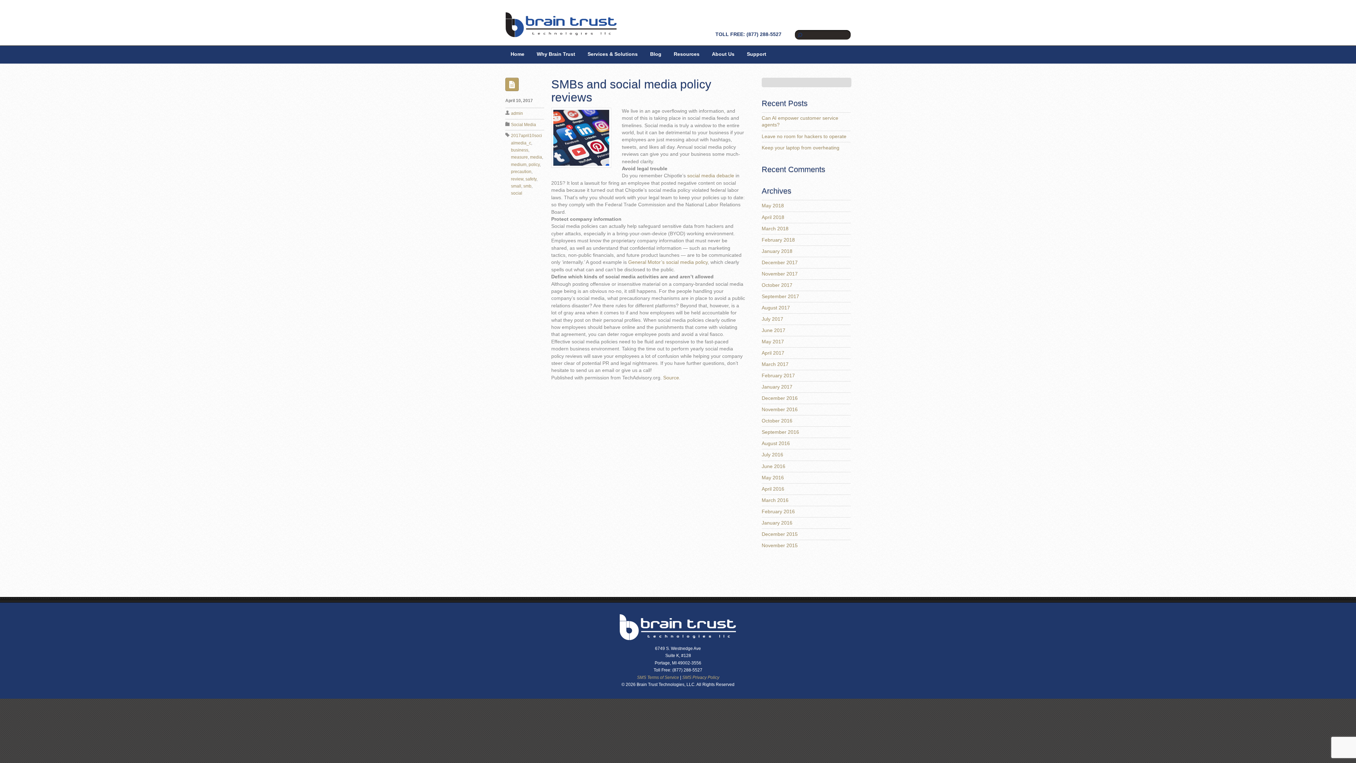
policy (534, 164)
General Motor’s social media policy (668, 262)
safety (530, 179)
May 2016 (773, 477)
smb (527, 186)
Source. (671, 377)
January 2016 (777, 523)
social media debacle (710, 175)
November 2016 (780, 409)
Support (756, 54)
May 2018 (773, 205)
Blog (655, 54)
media (536, 157)
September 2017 (780, 296)
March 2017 (775, 364)
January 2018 (777, 251)
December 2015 (780, 534)
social (516, 193)
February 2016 (778, 511)
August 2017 (776, 307)
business (519, 150)
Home (517, 54)
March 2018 (775, 228)
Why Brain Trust (556, 54)
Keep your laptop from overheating (800, 147)
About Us (723, 54)
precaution (521, 172)
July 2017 (772, 319)
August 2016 (776, 443)
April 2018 (773, 217)
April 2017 (773, 353)
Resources (687, 54)
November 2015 (780, 545)
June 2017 (773, 330)
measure (519, 157)
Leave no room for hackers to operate (804, 136)
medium (519, 164)
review (517, 179)
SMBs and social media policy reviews (631, 90)
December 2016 (780, 398)
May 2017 (773, 341)
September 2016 (780, 432)
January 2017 (777, 387)
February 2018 (778, 240)
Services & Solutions (613, 54)
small (516, 186)
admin (517, 113)
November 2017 (780, 274)
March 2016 (775, 500)
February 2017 (778, 375)
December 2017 (780, 262)
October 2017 (777, 285)
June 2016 (773, 466)
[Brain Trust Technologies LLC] (561, 34)
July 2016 (772, 454)
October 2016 (777, 421)
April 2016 (773, 489)
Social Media (523, 125)
